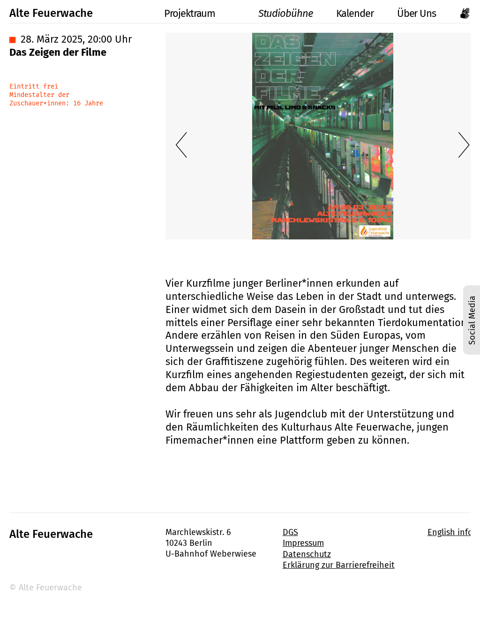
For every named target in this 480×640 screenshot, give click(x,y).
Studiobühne (285, 13)
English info (450, 532)
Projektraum (189, 13)
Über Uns (416, 13)
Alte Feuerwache (51, 13)
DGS (290, 532)
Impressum (303, 543)
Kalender (355, 13)
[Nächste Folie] (464, 145)
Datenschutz (307, 554)
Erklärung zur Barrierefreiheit (339, 565)
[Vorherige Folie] (181, 145)
